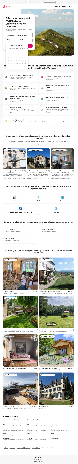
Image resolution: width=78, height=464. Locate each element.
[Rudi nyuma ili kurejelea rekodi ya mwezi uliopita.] (8, 45)
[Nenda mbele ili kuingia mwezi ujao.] (25, 45)
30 (26, 64)
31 (8, 67)
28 (20, 64)
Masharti (41, 461)
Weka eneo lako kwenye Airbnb (64, 6)
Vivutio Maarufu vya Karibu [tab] (39, 419)
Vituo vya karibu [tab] (7, 419)
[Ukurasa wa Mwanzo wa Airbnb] (7, 6)
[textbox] (12, 41)
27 (17, 64)
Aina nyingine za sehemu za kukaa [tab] (22, 419)
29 (23, 64)
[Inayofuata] (41, 145)
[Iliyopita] (35, 145)
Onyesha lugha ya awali (50, 2)
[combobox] (19, 36)
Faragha (36, 461)
